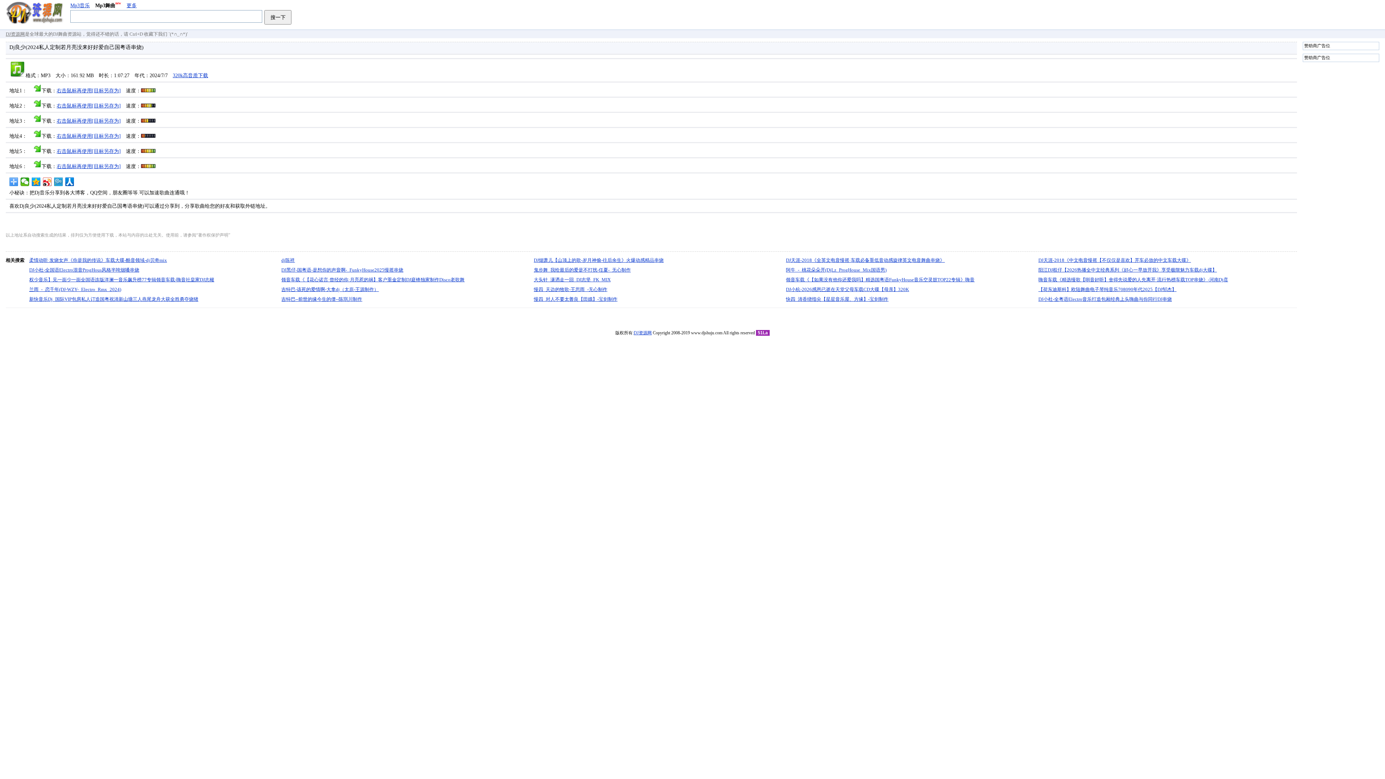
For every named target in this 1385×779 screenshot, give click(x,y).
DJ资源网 (15, 34)
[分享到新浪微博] (47, 181)
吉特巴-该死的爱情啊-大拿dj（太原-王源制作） (330, 289)
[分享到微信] (25, 181)
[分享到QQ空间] (36, 181)
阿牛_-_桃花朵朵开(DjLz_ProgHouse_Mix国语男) (836, 270)
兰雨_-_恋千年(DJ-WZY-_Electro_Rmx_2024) (75, 289)
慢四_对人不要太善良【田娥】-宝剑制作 (575, 299)
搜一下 (278, 17)
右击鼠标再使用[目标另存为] (89, 90)
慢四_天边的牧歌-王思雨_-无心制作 (570, 289)
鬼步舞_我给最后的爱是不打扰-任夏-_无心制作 (582, 270)
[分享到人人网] (69, 181)
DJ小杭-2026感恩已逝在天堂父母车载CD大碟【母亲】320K (847, 289)
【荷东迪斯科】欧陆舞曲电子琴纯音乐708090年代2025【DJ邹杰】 (1107, 289)
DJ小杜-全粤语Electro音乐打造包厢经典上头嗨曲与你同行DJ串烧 (1105, 299)
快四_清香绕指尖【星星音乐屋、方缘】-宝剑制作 (837, 299)
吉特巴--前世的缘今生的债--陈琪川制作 (321, 299)
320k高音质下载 (190, 75)
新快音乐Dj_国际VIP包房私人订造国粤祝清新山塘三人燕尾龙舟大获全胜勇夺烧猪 (113, 299)
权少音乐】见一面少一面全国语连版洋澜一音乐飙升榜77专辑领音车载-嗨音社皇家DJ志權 (121, 279)
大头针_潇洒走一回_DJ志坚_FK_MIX (572, 279)
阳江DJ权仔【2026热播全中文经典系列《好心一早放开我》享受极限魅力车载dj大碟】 (1127, 270)
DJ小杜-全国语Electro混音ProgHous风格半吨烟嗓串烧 (84, 270)
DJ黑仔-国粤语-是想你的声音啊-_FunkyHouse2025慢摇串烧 (342, 270)
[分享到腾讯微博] (58, 181)
